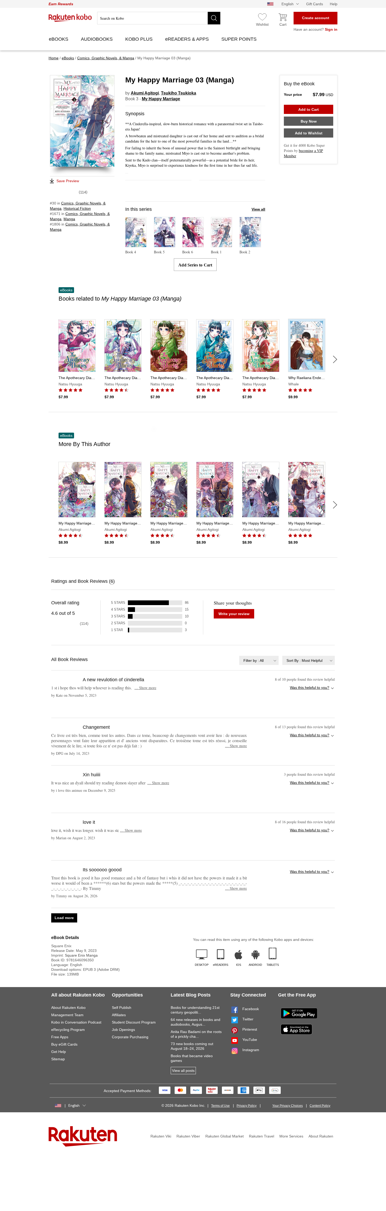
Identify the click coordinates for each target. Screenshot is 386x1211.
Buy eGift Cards (64, 1044)
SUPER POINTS (239, 39)
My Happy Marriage (161, 99)
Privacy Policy (247, 1106)
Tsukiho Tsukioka (178, 93)
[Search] (214, 18)
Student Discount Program (134, 1022)
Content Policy (320, 1106)
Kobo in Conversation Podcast (76, 1022)
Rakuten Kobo (70, 17)
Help (333, 4)
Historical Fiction (77, 208)
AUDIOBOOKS (97, 39)
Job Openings (123, 1029)
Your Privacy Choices (287, 1106)
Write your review (233, 614)
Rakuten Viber (188, 1136)
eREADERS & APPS (187, 39)
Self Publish (121, 1007)
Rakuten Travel (261, 1136)
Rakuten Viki (160, 1136)
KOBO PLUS (139, 39)
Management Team (67, 1015)
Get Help (58, 1052)
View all (258, 209)
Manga (69, 219)
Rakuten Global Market (224, 1136)
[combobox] (259, 660)
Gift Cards (314, 4)
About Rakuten (321, 1136)
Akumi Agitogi (145, 93)
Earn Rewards (61, 4)
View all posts (183, 1070)
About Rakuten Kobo (68, 1007)
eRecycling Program (68, 1029)
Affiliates (119, 1015)
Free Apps (59, 1037)
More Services (291, 1136)
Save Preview (67, 181)
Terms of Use (220, 1106)
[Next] (335, 359)
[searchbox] (158, 18)
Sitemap (58, 1059)
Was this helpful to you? (309, 687)
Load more (64, 918)
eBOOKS (59, 39)
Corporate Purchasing (130, 1037)
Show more (145, 687)
